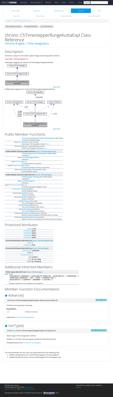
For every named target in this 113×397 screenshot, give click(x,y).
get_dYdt (25, 166)
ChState (17, 162)
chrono (9, 21)
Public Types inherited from (24, 272)
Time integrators (38, 43)
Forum (64, 2)
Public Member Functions (13, 26)
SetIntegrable (27, 170)
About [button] (71, 2)
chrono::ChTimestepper (43, 175)
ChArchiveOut (35, 213)
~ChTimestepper (28, 181)
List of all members (47, 26)
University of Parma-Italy (27, 389)
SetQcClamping (27, 209)
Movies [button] (47, 2)
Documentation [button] (35, 2)
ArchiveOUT (26, 213)
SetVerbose (26, 201)
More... (48, 144)
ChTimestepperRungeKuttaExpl (22, 21)
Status (80, 2)
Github (78, 387)
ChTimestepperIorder (29, 153)
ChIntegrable (49, 138)
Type (19, 142)
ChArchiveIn (33, 217)
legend (56, 87)
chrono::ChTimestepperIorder (45, 151)
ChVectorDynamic (14, 185)
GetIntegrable (27, 189)
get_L (23, 185)
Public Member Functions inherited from (31, 151)
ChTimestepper (27, 177)
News (56, 2)
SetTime (25, 197)
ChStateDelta (16, 166)
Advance (25, 146)
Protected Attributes (31, 26)
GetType (25, 142)
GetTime (25, 193)
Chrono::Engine (14, 43)
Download (23, 2)
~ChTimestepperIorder (30, 157)
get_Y (24, 162)
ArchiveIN (25, 217)
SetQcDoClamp (27, 205)
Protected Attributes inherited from (29, 241)
